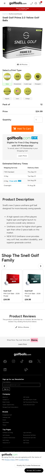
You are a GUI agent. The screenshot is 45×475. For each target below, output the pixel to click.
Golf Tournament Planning (30, 402)
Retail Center (6, 402)
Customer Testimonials (9, 437)
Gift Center (26, 397)
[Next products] (40, 266)
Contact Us (6, 399)
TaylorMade (6, 422)
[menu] (5, 3)
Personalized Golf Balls (29, 435)
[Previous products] (4, 266)
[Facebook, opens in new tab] (5, 361)
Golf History (6, 440)
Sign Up (6, 389)
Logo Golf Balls (27, 432)
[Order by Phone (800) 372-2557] (31, 3)
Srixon (4, 420)
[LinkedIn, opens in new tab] (5, 369)
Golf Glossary (6, 435)
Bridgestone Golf (7, 415)
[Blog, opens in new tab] (26, 369)
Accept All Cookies (34, 470)
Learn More (22, 156)
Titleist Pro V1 (6, 442)
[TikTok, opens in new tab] (21, 361)
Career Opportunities (8, 404)
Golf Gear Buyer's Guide (29, 399)
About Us (5, 397)
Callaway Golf (6, 417)
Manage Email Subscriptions (10, 407)
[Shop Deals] (22, 9)
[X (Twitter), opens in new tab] (39, 361)
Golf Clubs (26, 440)
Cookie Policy (24, 460)
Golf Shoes (26, 442)
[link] (35, 3)
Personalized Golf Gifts (29, 437)
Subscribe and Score (29, 404)
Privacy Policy (10, 460)
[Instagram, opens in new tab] (13, 361)
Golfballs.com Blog (8, 432)
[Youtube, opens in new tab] (30, 361)
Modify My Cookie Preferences (28, 465)
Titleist (4, 425)
